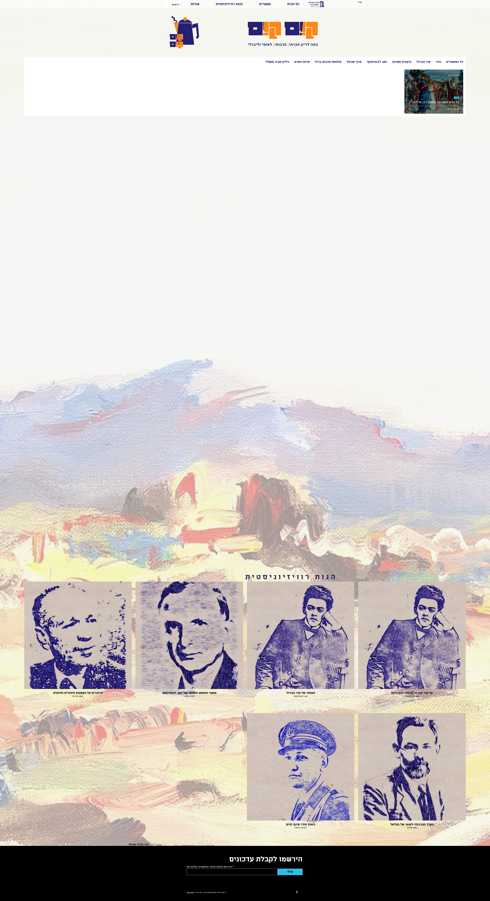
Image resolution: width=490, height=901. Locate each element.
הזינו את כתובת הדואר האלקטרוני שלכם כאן (209, 867)
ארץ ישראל (354, 62)
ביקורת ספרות (401, 62)
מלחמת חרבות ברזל (328, 62)
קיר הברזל (423, 62)
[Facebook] (296, 892)
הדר (438, 62)
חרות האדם (302, 62)
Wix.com (190, 892)
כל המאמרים (454, 62)
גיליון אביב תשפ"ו (277, 62)
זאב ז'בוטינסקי (377, 62)
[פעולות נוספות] (408, 75)
